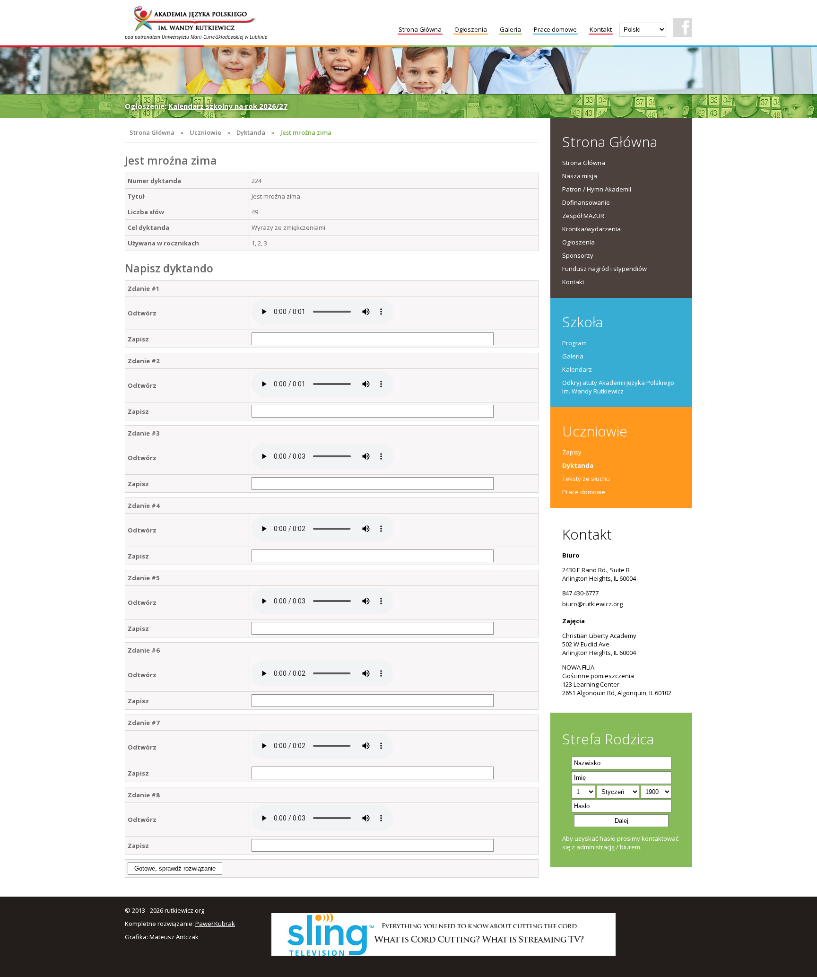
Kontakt (601, 29)
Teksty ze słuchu (586, 478)
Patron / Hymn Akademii (596, 189)
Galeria (510, 29)
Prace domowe (555, 29)
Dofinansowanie (586, 202)
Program (574, 343)
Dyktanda (250, 132)
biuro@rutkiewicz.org (592, 604)
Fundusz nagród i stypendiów (604, 268)
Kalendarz (577, 369)
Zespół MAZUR (583, 215)
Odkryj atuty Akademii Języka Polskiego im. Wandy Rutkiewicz (618, 386)
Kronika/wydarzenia (591, 229)
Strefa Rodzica (608, 739)
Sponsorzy (577, 255)
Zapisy (572, 452)
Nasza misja (579, 176)
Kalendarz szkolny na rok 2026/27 (227, 106)
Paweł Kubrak (215, 923)
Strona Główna (420, 29)
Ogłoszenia (470, 29)
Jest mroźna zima (305, 132)
